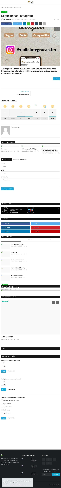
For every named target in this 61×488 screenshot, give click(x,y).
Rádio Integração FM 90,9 (29, 149)
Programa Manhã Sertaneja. (18, 268)
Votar (3, 371)
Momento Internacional (23, 94)
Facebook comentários (20, 159)
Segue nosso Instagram (17, 244)
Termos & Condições (54, 484)
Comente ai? (4, 149)
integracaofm (7, 19)
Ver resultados (11, 371)
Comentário (4, 177)
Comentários (6, 159)
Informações (7, 7)
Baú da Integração (33, 459)
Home (2, 7)
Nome (3, 163)
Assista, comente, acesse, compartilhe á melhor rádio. (50, 149)
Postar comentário (7, 189)
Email (2, 170)
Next (56, 79)
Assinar (56, 474)
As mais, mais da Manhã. (17, 260)
